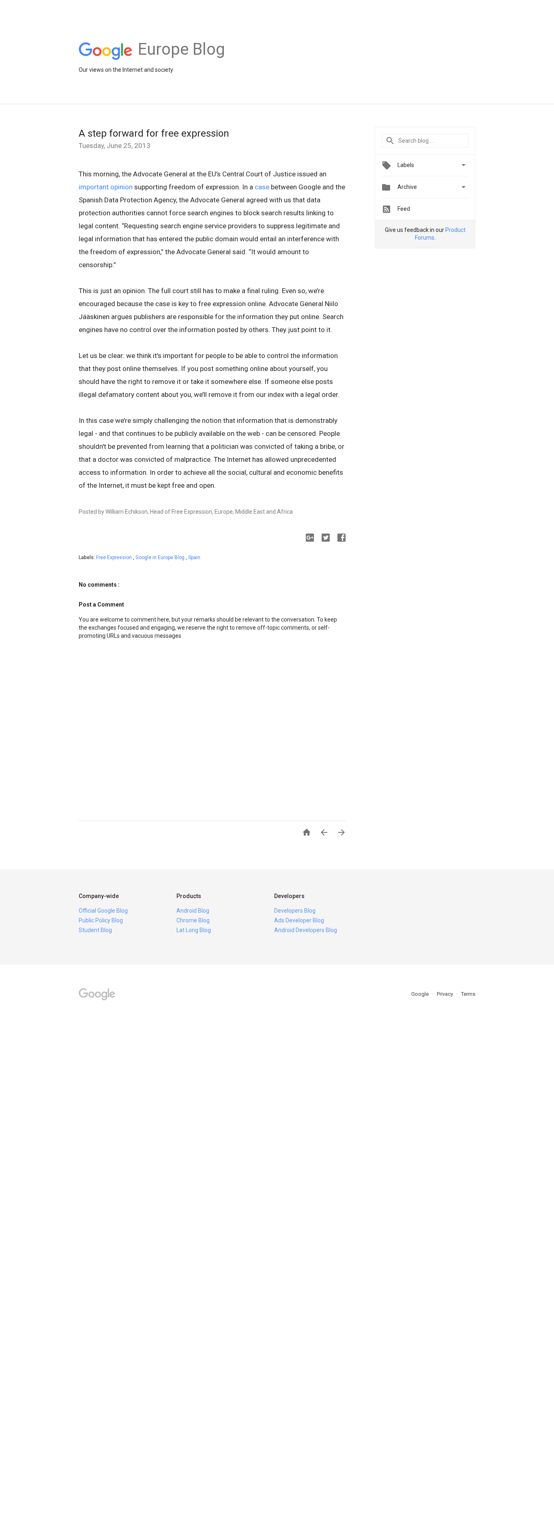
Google (420, 994)
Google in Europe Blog (160, 557)
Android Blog (192, 910)
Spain (194, 557)
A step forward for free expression (154, 133)
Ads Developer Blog (299, 920)
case (262, 187)
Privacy (445, 994)
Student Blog (95, 930)
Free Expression (114, 557)
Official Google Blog (103, 910)
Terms (468, 994)
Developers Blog (295, 910)
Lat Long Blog (193, 930)
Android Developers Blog (305, 930)
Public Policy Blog (101, 920)
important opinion (106, 187)
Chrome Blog (193, 920)
